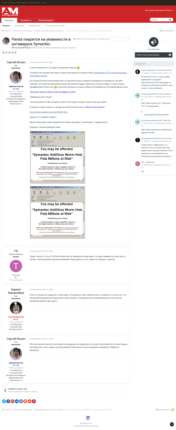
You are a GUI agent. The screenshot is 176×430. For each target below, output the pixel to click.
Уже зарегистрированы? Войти (158, 10)
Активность (26, 20)
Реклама (11, 3)
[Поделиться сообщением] (127, 62)
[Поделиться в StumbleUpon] (29, 401)
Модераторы (34, 26)
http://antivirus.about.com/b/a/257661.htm (49, 112)
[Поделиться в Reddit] (25, 401)
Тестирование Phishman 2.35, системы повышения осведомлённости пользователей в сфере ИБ (157, 138)
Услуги (4, 3)
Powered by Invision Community (86, 426)
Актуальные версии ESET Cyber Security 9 (157, 120)
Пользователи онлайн (54, 26)
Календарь (19, 26)
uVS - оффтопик (147, 162)
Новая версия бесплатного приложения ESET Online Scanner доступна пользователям (157, 94)
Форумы (6, 26)
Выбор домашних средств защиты (60, 48)
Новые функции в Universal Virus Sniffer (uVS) (157, 70)
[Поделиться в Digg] (17, 401)
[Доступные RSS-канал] (172, 409)
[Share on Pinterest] (34, 401)
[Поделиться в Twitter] (4, 401)
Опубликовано (41, 62)
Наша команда (21, 3)
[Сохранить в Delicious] (21, 401)
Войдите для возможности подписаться (92, 39)
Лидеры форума (45, 20)
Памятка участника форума (148, 55)
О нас (44, 3)
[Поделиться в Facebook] (8, 401)
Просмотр (9, 20)
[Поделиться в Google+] (12, 401)
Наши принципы (34, 3)
